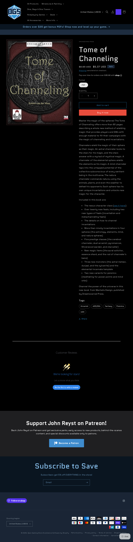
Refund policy (76, 533)
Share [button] (84, 319)
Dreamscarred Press (86, 41)
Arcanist (84, 306)
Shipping (82, 70)
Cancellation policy (119, 535)
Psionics (120, 306)
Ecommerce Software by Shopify (56, 533)
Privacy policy (90, 533)
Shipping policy (120, 533)
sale (82, 312)
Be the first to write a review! (66, 387)
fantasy (108, 306)
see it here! (119, 205)
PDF (83, 85)
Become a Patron (69, 443)
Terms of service (105, 533)
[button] (52, 4)
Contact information (101, 535)
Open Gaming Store (35, 533)
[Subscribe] (87, 482)
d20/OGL (97, 306)
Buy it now (102, 112)
